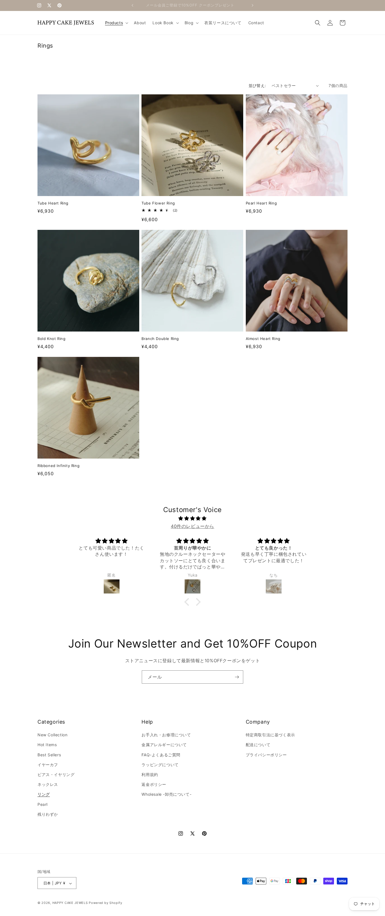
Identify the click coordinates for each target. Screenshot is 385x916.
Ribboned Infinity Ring (58, 465)
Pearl (42, 804)
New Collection (52, 734)
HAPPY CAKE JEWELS (70, 903)
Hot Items (47, 744)
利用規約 (149, 774)
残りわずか (47, 814)
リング (43, 794)
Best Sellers (49, 754)
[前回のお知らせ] (132, 5)
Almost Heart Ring (263, 338)
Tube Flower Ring (158, 203)
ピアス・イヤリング (55, 774)
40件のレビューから (192, 526)
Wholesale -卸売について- (166, 794)
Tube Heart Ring (52, 203)
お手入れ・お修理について (166, 734)
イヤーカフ (47, 764)
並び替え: (257, 85)
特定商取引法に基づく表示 (270, 734)
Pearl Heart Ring (261, 203)
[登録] (237, 677)
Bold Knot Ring (51, 338)
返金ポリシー (153, 784)
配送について (258, 744)
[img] (192, 518)
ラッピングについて (159, 764)
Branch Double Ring (160, 338)
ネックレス (47, 784)
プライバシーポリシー (266, 754)
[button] (116, 23)
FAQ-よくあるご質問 (160, 754)
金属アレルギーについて (164, 744)
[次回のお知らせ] (252, 5)
